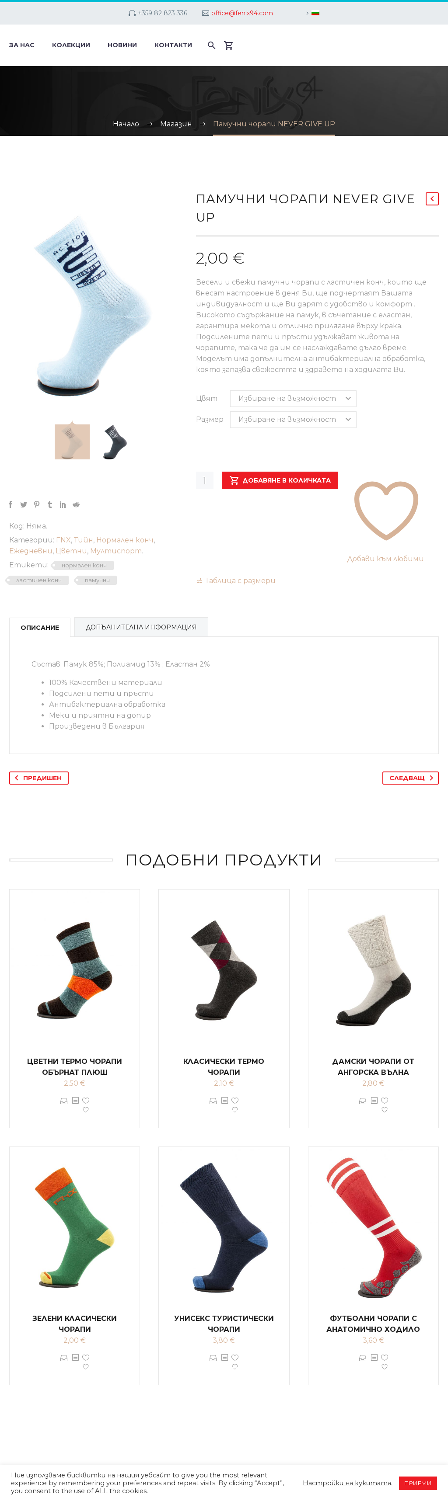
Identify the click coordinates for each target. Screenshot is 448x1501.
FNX (63, 540)
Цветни (71, 551)
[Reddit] (76, 504)
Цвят (206, 398)
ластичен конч (39, 580)
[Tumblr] (49, 504)
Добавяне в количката (286, 480)
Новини (122, 45)
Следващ (407, 778)
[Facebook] (10, 504)
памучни (97, 580)
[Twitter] (23, 504)
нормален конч (84, 565)
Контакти (173, 45)
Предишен (42, 778)
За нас (22, 45)
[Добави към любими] (85, 1107)
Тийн (83, 540)
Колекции (71, 45)
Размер (210, 419)
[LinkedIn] (63, 504)
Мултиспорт (116, 551)
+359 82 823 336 (162, 13)
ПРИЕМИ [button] (418, 1483)
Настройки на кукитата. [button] (347, 1483)
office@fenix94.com (242, 13)
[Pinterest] (36, 504)
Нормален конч (125, 540)
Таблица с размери (240, 581)
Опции (64, 1107)
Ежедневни (30, 551)
